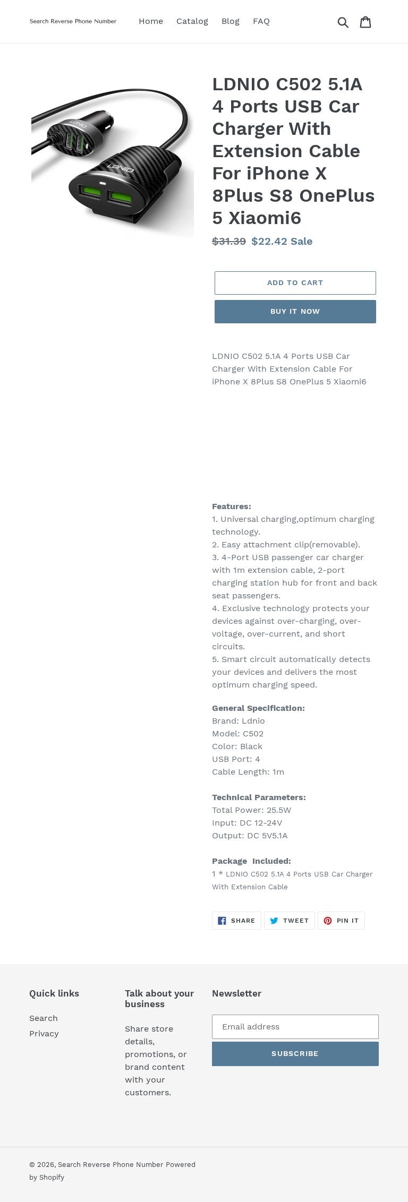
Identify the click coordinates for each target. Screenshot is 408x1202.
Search (43, 1018)
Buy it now (295, 311)
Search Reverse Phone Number (110, 1165)
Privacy (44, 1033)
